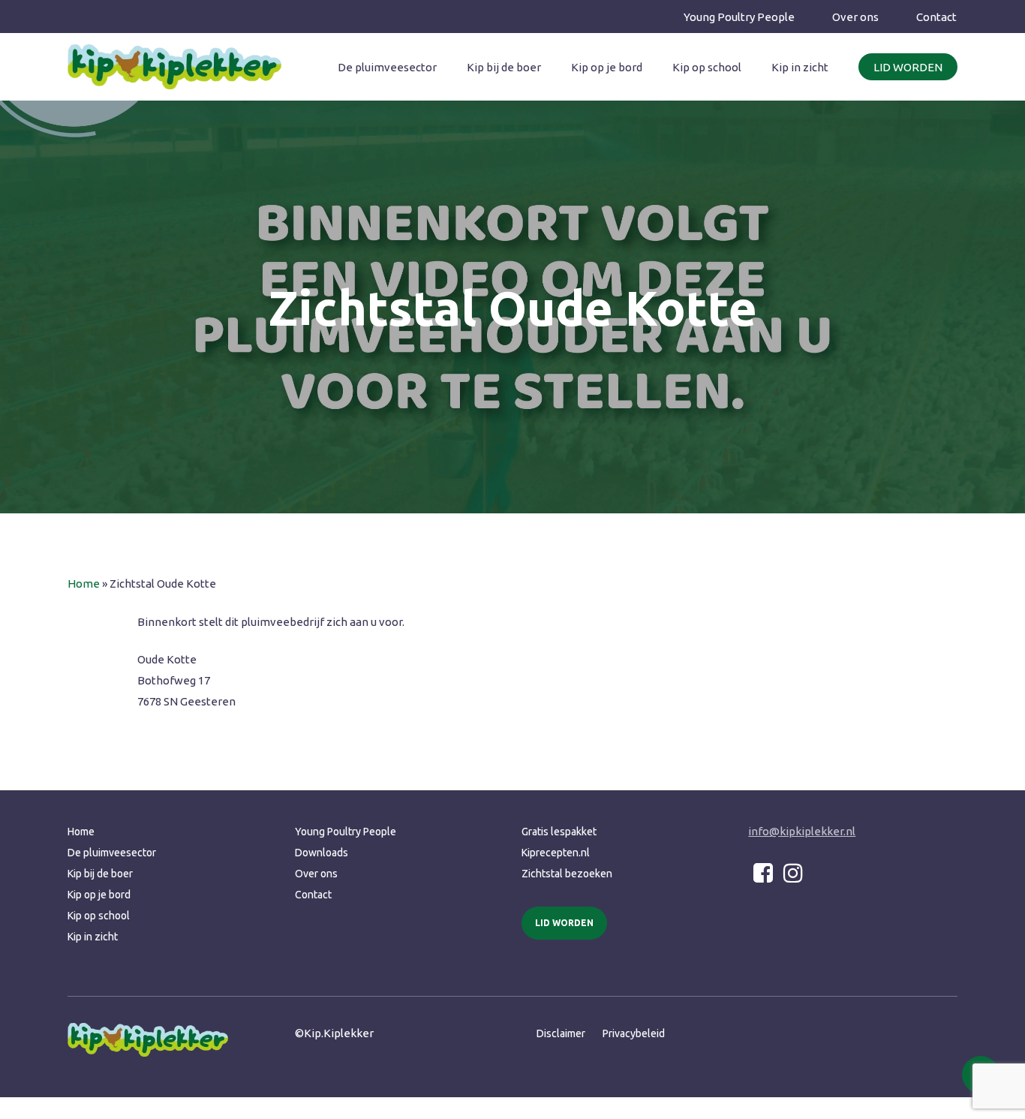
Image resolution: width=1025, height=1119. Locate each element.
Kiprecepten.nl (556, 853)
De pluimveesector (112, 853)
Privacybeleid (634, 1033)
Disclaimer (561, 1033)
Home (84, 583)
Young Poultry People (345, 832)
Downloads (321, 853)
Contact (313, 895)
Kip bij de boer (100, 874)
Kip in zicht (93, 937)
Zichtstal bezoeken (567, 874)
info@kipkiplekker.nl (801, 831)
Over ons (316, 874)
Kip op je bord (99, 895)
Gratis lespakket (559, 832)
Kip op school (99, 916)
